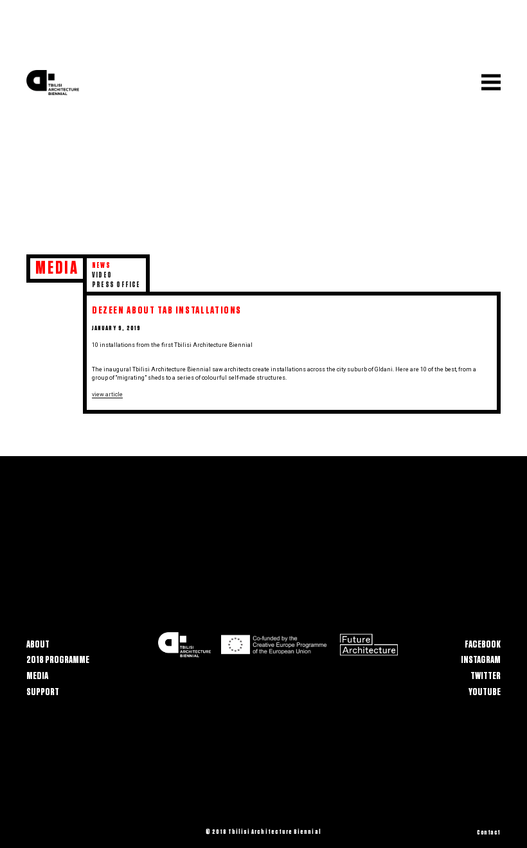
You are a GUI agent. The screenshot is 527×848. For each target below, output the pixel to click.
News (101, 265)
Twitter (485, 676)
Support (42, 691)
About (37, 644)
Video (102, 275)
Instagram (481, 660)
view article (107, 394)
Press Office (116, 284)
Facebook (483, 644)
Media (37, 676)
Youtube (485, 691)
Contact (489, 832)
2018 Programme (57, 660)
